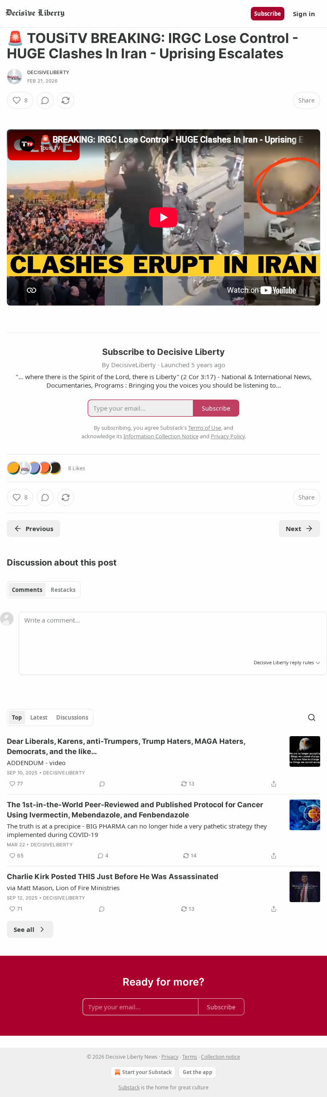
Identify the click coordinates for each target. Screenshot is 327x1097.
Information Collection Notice (160, 436)
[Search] (311, 717)
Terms (189, 1056)
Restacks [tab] (63, 590)
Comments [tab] (27, 590)
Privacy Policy (228, 436)
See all (24, 929)
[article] (163, 762)
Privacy (169, 1056)
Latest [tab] (39, 717)
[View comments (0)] (45, 100)
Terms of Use (204, 427)
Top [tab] (17, 717)
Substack (129, 1087)
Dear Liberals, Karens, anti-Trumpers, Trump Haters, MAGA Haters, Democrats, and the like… (126, 746)
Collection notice (220, 1056)
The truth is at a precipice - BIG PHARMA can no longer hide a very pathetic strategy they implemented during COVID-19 (137, 830)
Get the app (197, 1072)
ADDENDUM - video (36, 762)
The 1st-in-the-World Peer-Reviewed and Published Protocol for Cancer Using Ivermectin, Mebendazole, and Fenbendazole (135, 809)
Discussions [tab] (72, 717)
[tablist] (43, 589)
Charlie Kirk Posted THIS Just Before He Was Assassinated (112, 876)
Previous (39, 528)
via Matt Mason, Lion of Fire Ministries (63, 887)
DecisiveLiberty (48, 72)
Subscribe (267, 13)
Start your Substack (147, 1072)
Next (293, 528)
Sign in (304, 13)
